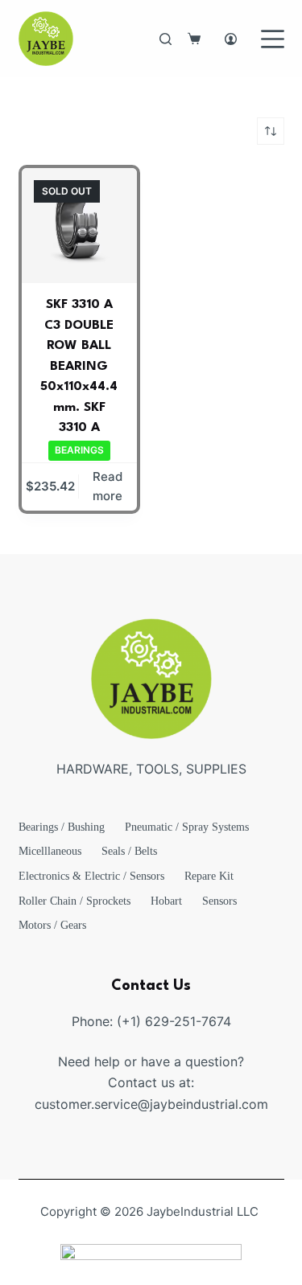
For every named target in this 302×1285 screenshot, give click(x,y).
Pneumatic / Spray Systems (187, 827)
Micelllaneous (50, 851)
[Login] (231, 39)
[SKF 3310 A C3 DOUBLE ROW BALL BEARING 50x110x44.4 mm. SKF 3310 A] (79, 225)
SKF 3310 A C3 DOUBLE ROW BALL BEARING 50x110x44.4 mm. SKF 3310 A (79, 366)
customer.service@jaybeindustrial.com (151, 1104)
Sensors (219, 901)
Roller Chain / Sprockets (74, 901)
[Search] (165, 39)
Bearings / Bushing (62, 827)
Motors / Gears (52, 925)
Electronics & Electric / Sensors (91, 876)
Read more (107, 486)
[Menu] (272, 39)
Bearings (79, 450)
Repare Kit (209, 876)
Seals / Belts (129, 851)
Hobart (166, 901)
